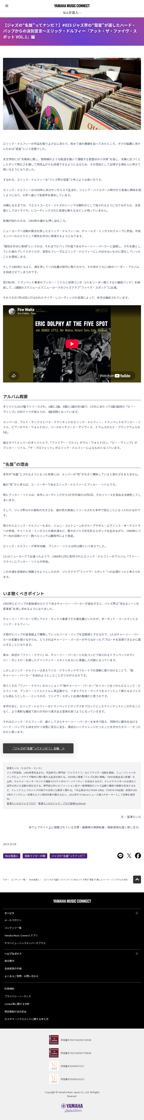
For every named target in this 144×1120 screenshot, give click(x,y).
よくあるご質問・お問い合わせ (21, 976)
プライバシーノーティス (17, 996)
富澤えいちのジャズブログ (21, 803)
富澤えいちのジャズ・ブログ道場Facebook (62, 803)
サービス (9, 913)
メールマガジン (13, 920)
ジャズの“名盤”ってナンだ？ (68, 856)
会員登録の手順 (13, 968)
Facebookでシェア (138, 856)
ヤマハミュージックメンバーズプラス (25, 943)
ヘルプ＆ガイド (13, 953)
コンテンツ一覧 (18, 879)
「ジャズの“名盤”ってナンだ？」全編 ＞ (38, 748)
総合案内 (9, 961)
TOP (5, 879)
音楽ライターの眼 (35, 856)
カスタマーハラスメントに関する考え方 (26, 1019)
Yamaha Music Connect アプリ (21, 935)
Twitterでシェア (129, 856)
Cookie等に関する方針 (16, 1004)
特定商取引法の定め (15, 1011)
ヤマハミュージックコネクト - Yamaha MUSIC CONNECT (72, 5)
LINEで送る (120, 856)
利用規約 (9, 988)
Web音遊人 (11, 856)
